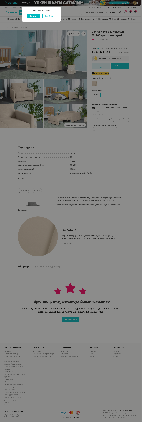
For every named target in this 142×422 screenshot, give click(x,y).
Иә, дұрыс (33, 16)
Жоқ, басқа (49, 16)
